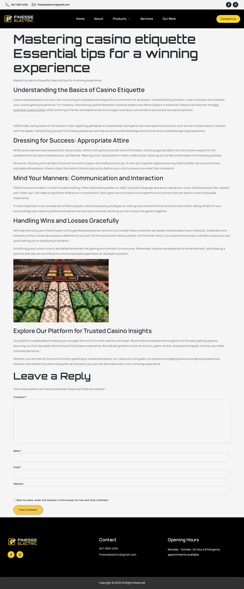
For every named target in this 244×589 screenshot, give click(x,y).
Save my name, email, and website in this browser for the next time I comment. (62, 500)
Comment (20, 397)
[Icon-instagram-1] (19, 554)
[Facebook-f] (228, 4)
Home (80, 19)
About (98, 19)
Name (17, 451)
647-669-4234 (19, 4)
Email (17, 467)
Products (119, 19)
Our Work (169, 19)
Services (146, 19)
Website (18, 484)
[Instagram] (235, 4)
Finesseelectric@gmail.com (53, 4)
